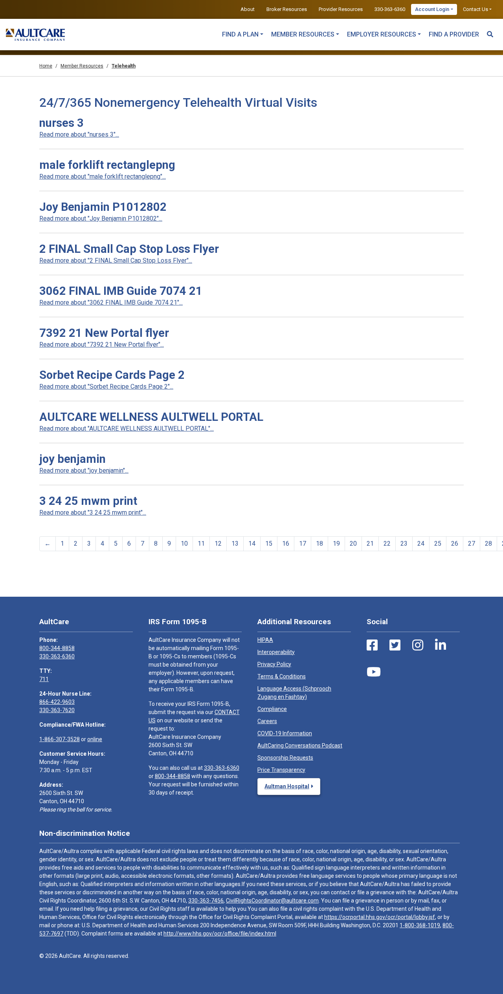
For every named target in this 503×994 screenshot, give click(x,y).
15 (268, 543)
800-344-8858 (57, 648)
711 (44, 679)
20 (353, 543)
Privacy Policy (274, 664)
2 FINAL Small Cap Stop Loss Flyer (129, 249)
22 (387, 543)
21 (370, 543)
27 (471, 543)
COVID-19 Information (284, 733)
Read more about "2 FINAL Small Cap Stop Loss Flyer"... (115, 260)
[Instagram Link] (417, 645)
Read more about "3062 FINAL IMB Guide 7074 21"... (111, 302)
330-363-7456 (206, 900)
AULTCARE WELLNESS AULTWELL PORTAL (151, 417)
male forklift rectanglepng (107, 165)
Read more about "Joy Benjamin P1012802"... (100, 218)
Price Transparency (281, 770)
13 (235, 543)
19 (336, 543)
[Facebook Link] (372, 645)
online (94, 739)
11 (201, 543)
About (247, 9)
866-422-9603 (57, 702)
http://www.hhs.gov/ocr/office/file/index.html (219, 933)
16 (285, 543)
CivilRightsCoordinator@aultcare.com (272, 900)
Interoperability (276, 652)
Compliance (272, 709)
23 (404, 543)
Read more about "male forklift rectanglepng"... (102, 176)
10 (184, 543)
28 (488, 543)
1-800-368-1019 (420, 925)
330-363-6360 (389, 9)
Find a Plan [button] (240, 34)
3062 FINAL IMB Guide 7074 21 (120, 291)
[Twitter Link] (394, 645)
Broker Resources (286, 9)
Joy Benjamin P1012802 (103, 207)
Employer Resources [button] (381, 34)
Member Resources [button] (302, 34)
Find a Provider (454, 34)
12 (218, 543)
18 (319, 543)
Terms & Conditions (281, 676)
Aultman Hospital (286, 786)
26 (454, 543)
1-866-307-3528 (59, 739)
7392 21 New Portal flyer (104, 333)
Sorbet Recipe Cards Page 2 (112, 375)
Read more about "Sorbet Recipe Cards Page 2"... (106, 386)
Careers (267, 721)
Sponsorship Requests (285, 758)
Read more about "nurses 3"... (79, 134)
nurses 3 (61, 123)
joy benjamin (72, 459)
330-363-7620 (57, 710)
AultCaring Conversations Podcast (299, 745)
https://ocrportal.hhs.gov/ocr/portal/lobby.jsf (379, 917)
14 (251, 543)
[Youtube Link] (374, 672)
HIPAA (265, 640)
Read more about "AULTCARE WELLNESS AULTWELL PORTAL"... (126, 428)
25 (437, 543)
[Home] (35, 34)
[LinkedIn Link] (440, 645)
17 (302, 543)
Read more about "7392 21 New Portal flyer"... (101, 344)
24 (420, 543)
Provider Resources (341, 9)
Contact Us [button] (475, 9)
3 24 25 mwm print (88, 501)
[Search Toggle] (490, 30)
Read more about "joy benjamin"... (84, 470)
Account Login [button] (432, 9)
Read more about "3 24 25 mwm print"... (92, 512)
